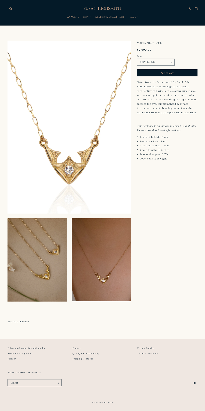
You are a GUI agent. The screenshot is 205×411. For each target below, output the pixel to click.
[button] (11, 8)
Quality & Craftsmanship (85, 353)
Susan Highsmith (106, 402)
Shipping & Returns (82, 359)
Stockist (12, 359)
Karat (139, 56)
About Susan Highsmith (20, 353)
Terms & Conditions (147, 353)
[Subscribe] (58, 382)
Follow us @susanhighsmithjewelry (26, 348)
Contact (76, 348)
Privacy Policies (145, 348)
